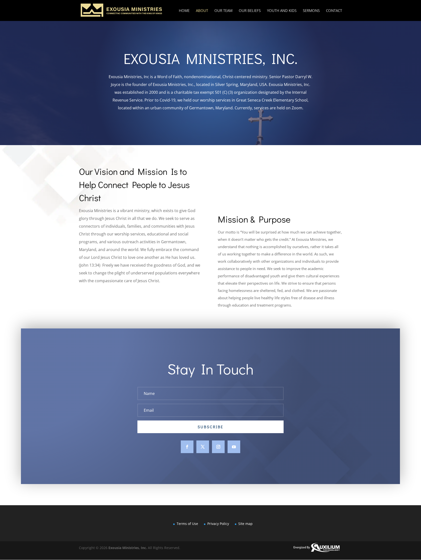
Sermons (311, 11)
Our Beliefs (250, 11)
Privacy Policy (218, 523)
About (202, 11)
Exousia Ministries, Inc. (127, 547)
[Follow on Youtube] (234, 446)
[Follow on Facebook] (187, 446)
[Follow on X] (202, 446)
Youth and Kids (282, 11)
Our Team (223, 11)
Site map (245, 523)
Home (184, 11)
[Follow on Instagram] (218, 446)
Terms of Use (187, 523)
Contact (334, 11)
